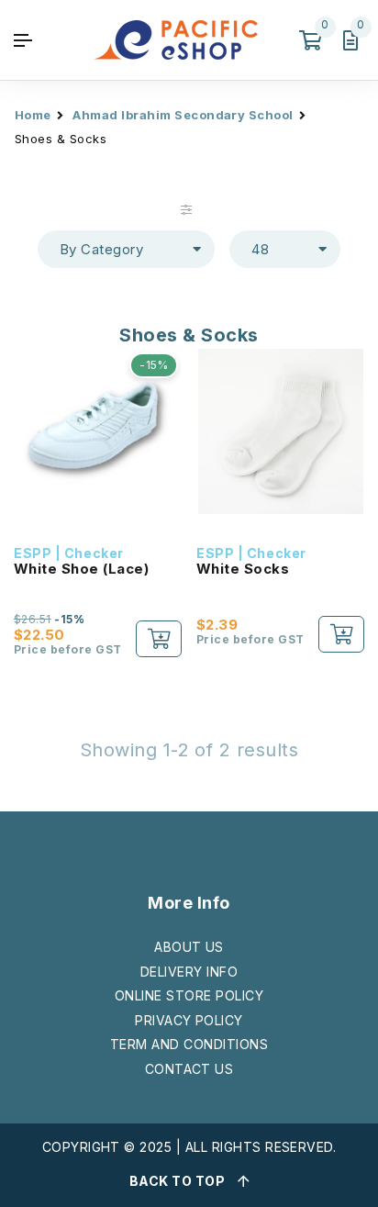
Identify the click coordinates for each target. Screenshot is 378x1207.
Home (33, 114)
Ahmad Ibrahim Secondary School (182, 114)
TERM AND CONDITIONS (189, 1044)
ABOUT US (189, 947)
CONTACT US (189, 1069)
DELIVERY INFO (189, 971)
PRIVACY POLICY (189, 1020)
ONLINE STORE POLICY (189, 995)
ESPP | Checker (69, 553)
